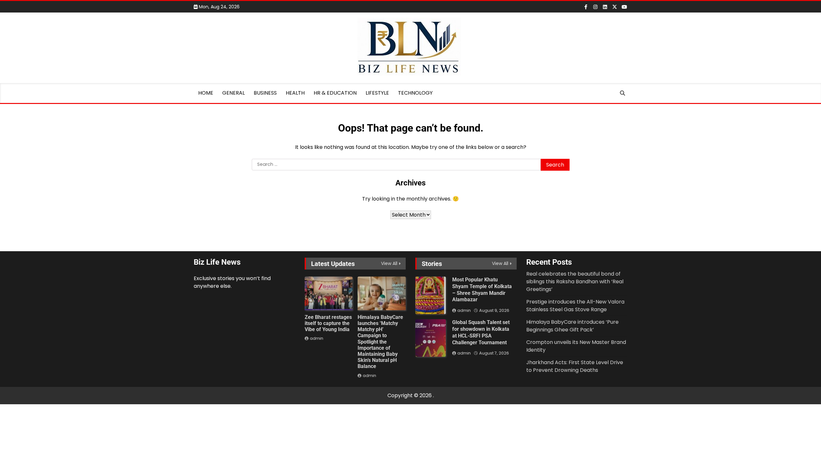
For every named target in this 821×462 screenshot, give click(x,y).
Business (265, 93)
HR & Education (335, 93)
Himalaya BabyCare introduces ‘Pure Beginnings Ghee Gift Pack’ (572, 325)
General (233, 93)
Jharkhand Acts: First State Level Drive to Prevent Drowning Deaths (574, 366)
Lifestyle (377, 93)
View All (389, 263)
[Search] (622, 93)
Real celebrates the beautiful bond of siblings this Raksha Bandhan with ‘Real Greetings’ (574, 281)
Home (205, 93)
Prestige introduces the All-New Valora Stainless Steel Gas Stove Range (575, 305)
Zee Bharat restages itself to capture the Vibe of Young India (328, 323)
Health (295, 93)
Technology (415, 93)
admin (316, 338)
